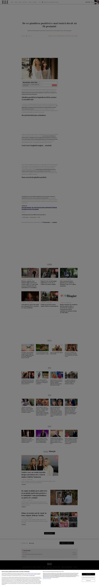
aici (12, 581)
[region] (49, 578)
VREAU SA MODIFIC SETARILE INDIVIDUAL (88, 577)
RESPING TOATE (88, 580)
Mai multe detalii (31, 575)
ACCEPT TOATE (88, 574)
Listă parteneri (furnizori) (47, 578)
